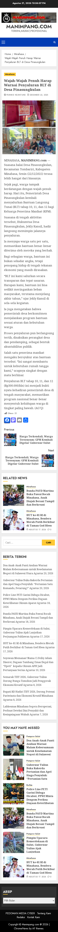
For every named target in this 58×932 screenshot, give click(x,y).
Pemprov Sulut (33, 736)
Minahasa (10, 74)
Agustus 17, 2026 (37, 530)
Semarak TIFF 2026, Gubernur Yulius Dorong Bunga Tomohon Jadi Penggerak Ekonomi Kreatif (27, 681)
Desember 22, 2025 (39, 95)
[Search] (54, 42)
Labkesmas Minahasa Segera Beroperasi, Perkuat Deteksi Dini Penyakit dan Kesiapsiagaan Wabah (27, 710)
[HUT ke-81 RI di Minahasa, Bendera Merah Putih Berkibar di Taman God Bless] (13, 519)
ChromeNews (21, 928)
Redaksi (21, 917)
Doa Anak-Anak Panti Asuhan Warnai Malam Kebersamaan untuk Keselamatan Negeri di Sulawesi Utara (27, 569)
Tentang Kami (44, 913)
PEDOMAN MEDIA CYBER (20, 913)
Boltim (29, 785)
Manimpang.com (29, 26)
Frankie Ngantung (16, 95)
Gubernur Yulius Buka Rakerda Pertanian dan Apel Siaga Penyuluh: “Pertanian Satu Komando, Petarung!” (28, 584)
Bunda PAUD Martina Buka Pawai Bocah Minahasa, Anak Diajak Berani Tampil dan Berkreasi (40, 498)
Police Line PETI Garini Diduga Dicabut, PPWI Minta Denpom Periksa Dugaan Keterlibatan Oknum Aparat (26, 599)
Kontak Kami (33, 917)
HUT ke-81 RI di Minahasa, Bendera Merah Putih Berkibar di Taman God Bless (40, 520)
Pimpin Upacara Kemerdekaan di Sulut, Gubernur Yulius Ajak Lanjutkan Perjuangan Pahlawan (26, 632)
